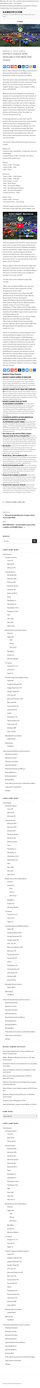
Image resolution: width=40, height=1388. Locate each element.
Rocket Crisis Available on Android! (15, 475)
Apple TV (10, 673)
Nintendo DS (11, 582)
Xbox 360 (10, 619)
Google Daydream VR (14, 688)
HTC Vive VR (11, 695)
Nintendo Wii (11, 589)
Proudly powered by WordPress (12, 1383)
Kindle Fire (10, 655)
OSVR (9, 713)
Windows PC (11, 568)
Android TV (11, 670)
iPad (10, 640)
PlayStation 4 (11, 604)
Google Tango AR (13, 691)
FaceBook (10, 746)
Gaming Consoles (11, 758)
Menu (21, 21)
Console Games (11, 502)
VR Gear (7, 790)
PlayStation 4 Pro (13, 608)
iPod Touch (13, 647)
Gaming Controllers (11, 761)
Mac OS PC (11, 564)
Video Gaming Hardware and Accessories (16, 751)
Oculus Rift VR (12, 710)
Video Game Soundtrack (13, 787)
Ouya (9, 597)
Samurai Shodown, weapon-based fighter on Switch (20, 1104)
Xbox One (21, 502)
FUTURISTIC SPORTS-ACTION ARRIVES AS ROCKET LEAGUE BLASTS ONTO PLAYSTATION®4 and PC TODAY (18, 419)
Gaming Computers (11, 754)
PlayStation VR (12, 717)
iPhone (11, 643)
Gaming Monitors (10, 772)
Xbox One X (11, 626)
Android (10, 633)
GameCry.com (12, 12)
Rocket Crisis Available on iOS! (13, 465)
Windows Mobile (12, 659)
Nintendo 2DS (11, 575)
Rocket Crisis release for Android (14, 485)
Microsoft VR (11, 702)
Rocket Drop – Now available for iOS (15, 455)
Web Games (9, 743)
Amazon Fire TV (12, 666)
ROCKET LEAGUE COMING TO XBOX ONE (17, 377)
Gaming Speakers (11, 776)
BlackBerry (10, 651)
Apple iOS (10, 637)
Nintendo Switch (12, 586)
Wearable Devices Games (13, 736)
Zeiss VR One (11, 731)
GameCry (22, 51)
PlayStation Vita (12, 611)
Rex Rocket (7, 445)
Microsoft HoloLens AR (15, 699)
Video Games (7, 554)
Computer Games (11, 557)
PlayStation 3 (11, 600)
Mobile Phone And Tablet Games (16, 630)
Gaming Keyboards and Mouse (15, 769)
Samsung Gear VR (13, 720)
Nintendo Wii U (12, 593)
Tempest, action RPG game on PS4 (14, 1100)
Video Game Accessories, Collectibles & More (20, 783)
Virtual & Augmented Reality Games (17, 677)
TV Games (8, 663)
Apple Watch (11, 739)
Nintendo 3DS (12, 579)
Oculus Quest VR (12, 706)
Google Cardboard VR (14, 684)
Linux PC (10, 560)
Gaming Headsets (11, 765)
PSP (8, 615)
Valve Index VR (12, 724)
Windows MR (11, 728)
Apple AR (10, 680)
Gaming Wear (9, 780)
